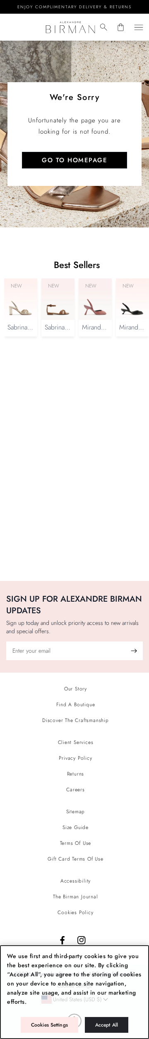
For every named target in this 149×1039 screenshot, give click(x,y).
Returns (75, 774)
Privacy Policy (75, 758)
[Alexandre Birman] (70, 27)
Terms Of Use (75, 843)
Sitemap (75, 811)
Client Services (76, 742)
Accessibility (75, 881)
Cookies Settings (49, 1025)
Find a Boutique (75, 704)
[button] (104, 27)
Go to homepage (74, 160)
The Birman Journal (75, 896)
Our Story (75, 689)
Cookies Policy (75, 912)
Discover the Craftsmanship (75, 720)
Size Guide (75, 827)
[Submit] (134, 650)
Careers (75, 789)
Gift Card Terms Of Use (75, 859)
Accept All (106, 1025)
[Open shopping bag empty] (120, 27)
